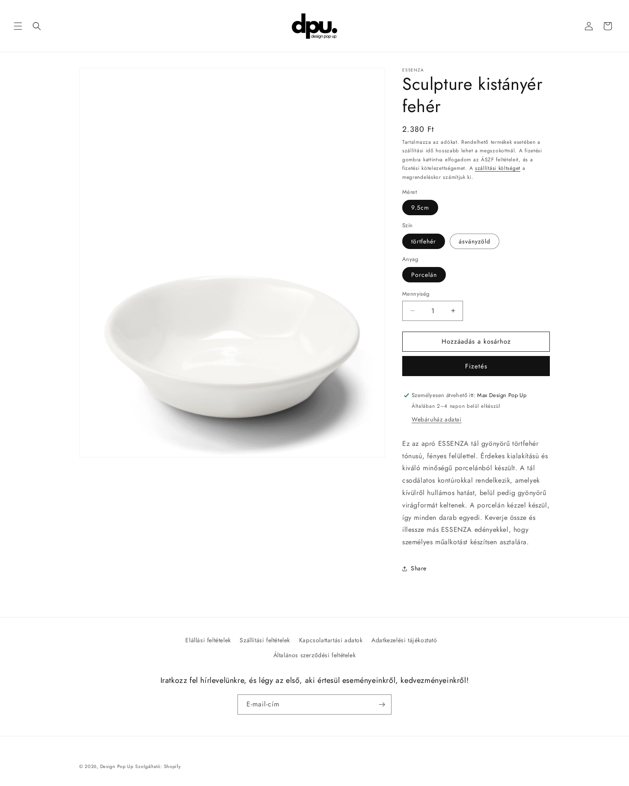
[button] (18, 26)
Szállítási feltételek (265, 640)
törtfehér (423, 241)
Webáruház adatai (437, 419)
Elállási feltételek (208, 640)
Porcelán (424, 274)
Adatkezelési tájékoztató (404, 640)
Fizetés (476, 366)
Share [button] (419, 568)
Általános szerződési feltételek (314, 655)
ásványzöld (474, 241)
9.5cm (420, 207)
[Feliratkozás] (381, 704)
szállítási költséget (497, 168)
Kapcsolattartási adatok (331, 640)
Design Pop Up (117, 766)
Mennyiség (416, 294)
